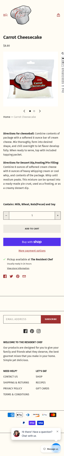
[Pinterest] (32, 331)
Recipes (41, 382)
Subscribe (51, 319)
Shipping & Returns (16, 382)
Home (6, 116)
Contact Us (10, 376)
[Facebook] (25, 331)
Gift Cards (42, 388)
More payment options (32, 250)
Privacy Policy (12, 388)
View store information (18, 268)
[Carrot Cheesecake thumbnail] (30, 111)
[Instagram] (39, 331)
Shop (39, 376)
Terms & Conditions (16, 394)
